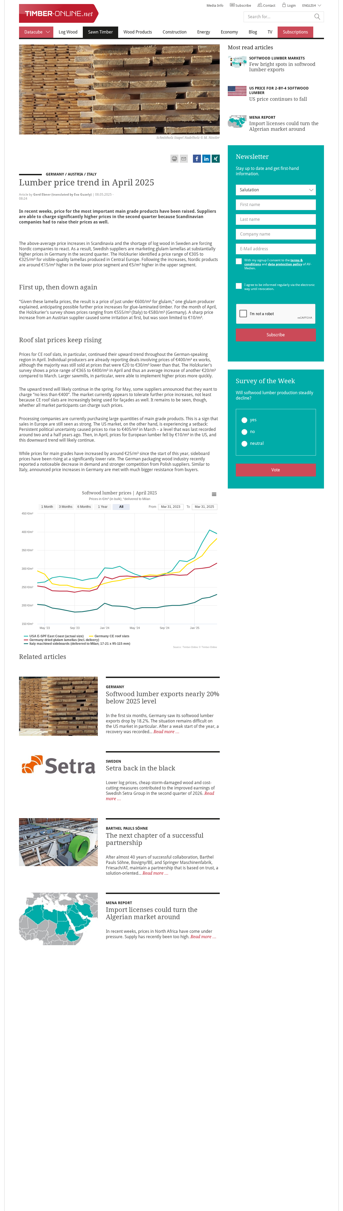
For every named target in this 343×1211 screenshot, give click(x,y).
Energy (203, 32)
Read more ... (167, 731)
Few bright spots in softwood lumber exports (282, 66)
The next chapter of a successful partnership (154, 839)
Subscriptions (295, 32)
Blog (253, 32)
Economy (229, 32)
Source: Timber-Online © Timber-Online (195, 647)
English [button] (309, 5)
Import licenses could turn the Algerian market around (151, 913)
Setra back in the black (140, 768)
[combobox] (276, 190)
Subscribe (243, 5)
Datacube (33, 32)
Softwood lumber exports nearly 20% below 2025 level (162, 697)
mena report (119, 903)
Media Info (215, 5)
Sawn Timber (103, 32)
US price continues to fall (278, 99)
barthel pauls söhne (127, 828)
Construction (175, 32)
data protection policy (285, 264)
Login (291, 5)
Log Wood (68, 32)
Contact (268, 5)
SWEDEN (114, 761)
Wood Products (138, 32)
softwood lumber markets (277, 58)
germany (115, 687)
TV (270, 32)
